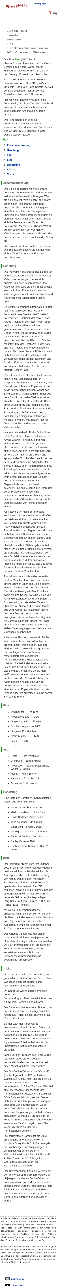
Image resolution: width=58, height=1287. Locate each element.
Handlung (13, 150)
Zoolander (13, 39)
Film (9, 155)
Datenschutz (17, 1285)
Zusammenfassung (18, 145)
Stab (10, 159)
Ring (9, 43)
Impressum (17, 1279)
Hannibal (12, 35)
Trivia (10, 174)
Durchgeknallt (16, 30)
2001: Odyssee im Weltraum (26, 52)
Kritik (10, 169)
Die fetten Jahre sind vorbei (27, 48)
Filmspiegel (40, 3)
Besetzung (13, 164)
